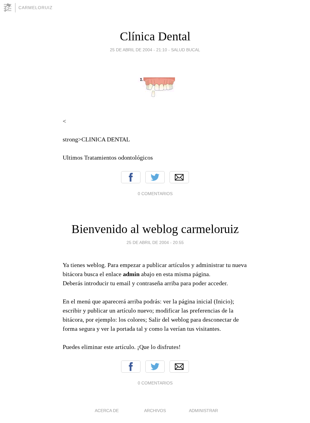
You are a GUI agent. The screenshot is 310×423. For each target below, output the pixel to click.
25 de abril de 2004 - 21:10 (138, 49)
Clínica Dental (155, 36)
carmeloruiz (35, 7)
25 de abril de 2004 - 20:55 (155, 242)
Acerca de (107, 410)
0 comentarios (155, 193)
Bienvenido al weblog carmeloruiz (155, 229)
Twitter (155, 177)
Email (179, 177)
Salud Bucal (185, 49)
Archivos (155, 410)
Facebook (130, 177)
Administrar (203, 410)
